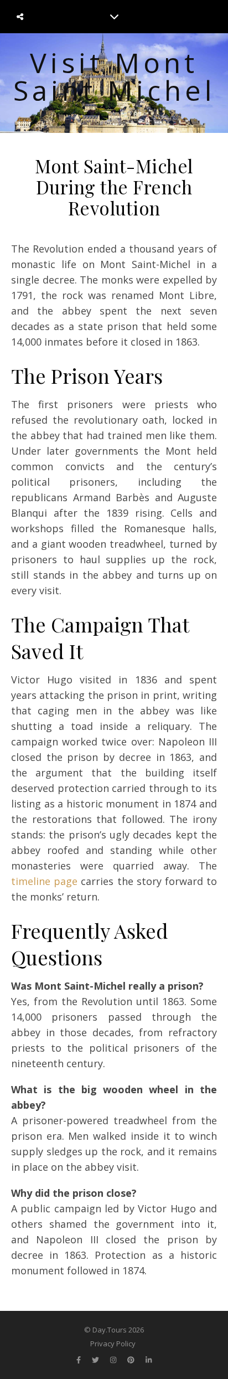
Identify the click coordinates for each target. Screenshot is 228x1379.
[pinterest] (131, 1360)
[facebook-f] (79, 1360)
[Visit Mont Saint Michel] (114, 83)
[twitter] (96, 1360)
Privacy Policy (113, 1344)
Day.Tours (109, 1330)
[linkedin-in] (149, 1360)
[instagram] (114, 1360)
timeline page (44, 881)
